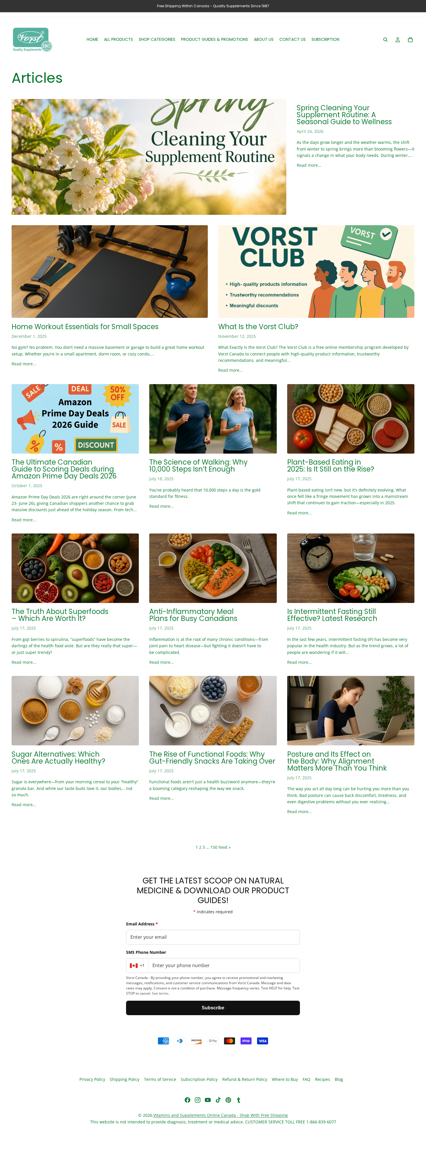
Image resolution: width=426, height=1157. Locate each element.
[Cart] (410, 39)
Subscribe (213, 1007)
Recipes (322, 1079)
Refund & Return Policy (244, 1079)
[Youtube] (207, 1100)
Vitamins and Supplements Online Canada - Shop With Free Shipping (220, 1115)
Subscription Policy (199, 1079)
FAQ (306, 1079)
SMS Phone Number (146, 952)
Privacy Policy (92, 1079)
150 (213, 847)
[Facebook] (187, 1100)
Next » (225, 847)
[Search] (385, 39)
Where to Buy (285, 1079)
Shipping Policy (124, 1079)
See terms (160, 993)
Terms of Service (160, 1079)
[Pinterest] (228, 1100)
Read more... (309, 165)
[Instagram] (197, 1100)
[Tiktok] (218, 1100)
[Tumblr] (238, 1100)
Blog (339, 1079)
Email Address (142, 924)
